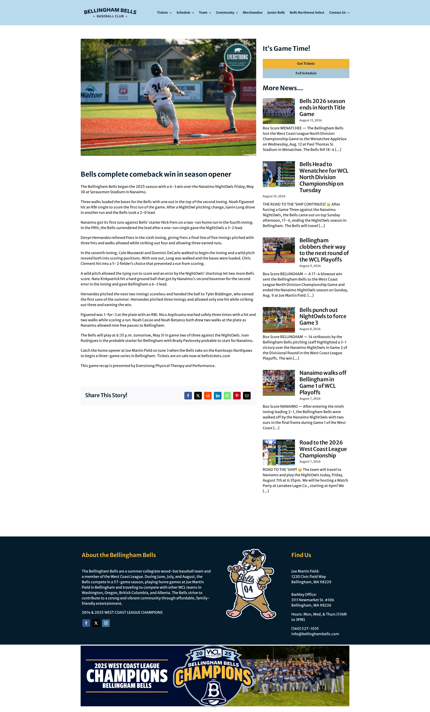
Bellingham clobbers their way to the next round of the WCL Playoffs (324, 250)
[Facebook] (188, 396)
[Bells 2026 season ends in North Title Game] (279, 111)
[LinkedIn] (218, 396)
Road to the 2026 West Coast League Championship (323, 449)
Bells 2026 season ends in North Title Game (322, 108)
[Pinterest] (237, 396)
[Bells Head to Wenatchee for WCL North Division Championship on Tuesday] (279, 174)
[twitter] (96, 623)
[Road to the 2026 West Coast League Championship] (279, 452)
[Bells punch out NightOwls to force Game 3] (279, 320)
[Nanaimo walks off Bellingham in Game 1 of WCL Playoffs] (279, 383)
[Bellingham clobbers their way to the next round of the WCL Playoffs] (279, 250)
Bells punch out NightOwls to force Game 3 (322, 316)
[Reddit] (208, 396)
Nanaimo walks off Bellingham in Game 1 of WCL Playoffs (322, 382)
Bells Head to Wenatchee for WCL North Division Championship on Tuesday (323, 177)
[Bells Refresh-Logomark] (110, 6)
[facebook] (86, 623)
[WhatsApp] (227, 396)
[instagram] (106, 623)
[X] (198, 396)
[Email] (247, 396)
